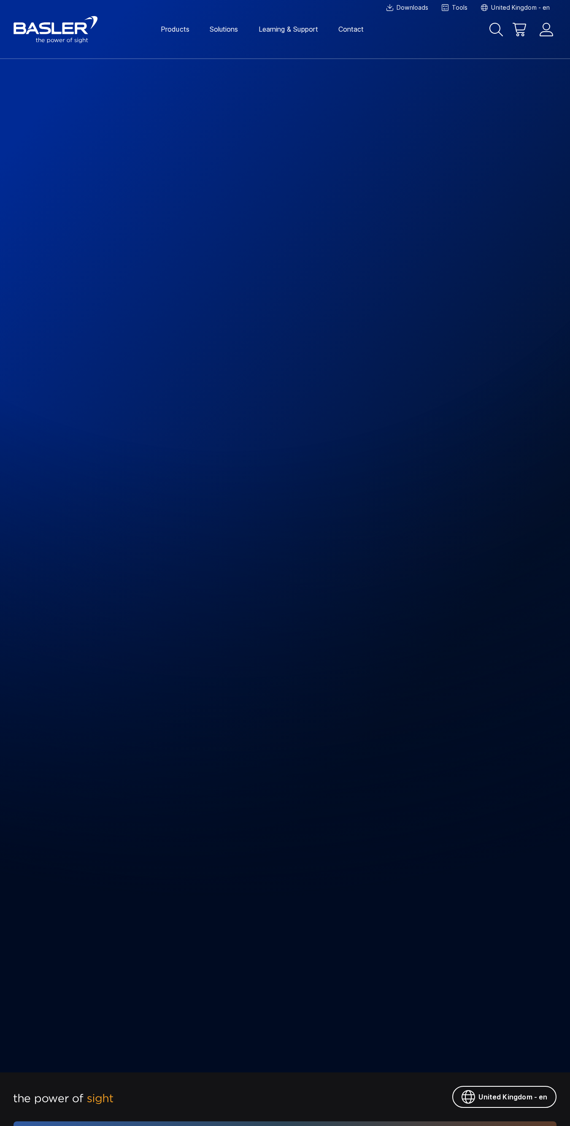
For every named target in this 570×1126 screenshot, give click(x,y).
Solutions (224, 29)
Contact (351, 29)
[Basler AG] (56, 29)
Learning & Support (288, 29)
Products (175, 29)
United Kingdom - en (512, 1097)
